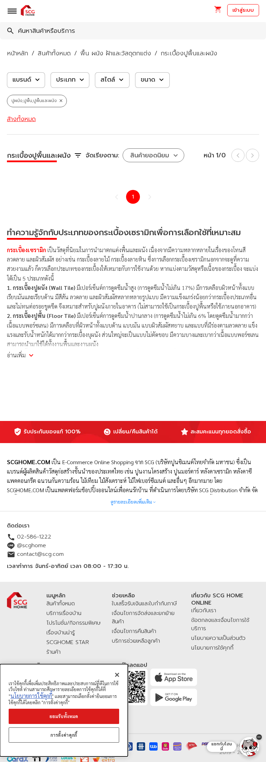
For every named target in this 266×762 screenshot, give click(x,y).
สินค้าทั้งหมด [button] (54, 53)
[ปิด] (117, 675)
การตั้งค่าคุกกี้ (64, 735)
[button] (217, 11)
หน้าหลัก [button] (17, 53)
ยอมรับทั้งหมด (64, 716)
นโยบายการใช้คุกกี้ (31, 695)
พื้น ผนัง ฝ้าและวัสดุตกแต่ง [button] (115, 53)
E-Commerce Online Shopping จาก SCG (108, 462)
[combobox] (133, 30)
